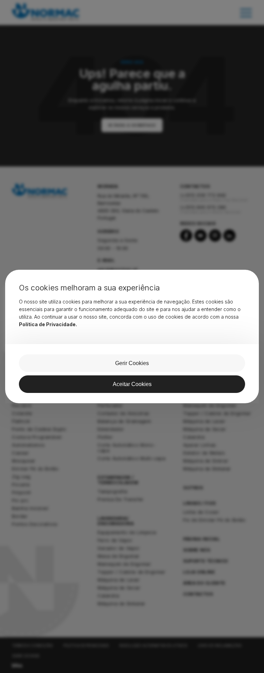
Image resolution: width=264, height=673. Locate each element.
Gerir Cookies (132, 363)
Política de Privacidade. (48, 324)
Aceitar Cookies (132, 384)
